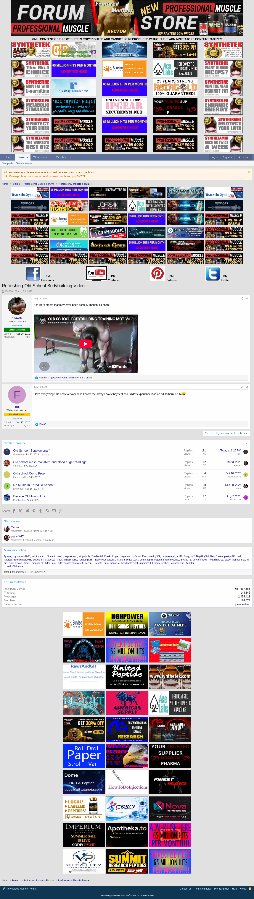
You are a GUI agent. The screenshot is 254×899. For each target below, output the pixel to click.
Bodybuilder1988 (22, 559)
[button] (50, 157)
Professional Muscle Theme (20, 888)
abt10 (179, 556)
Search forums (24, 163)
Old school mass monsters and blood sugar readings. (50, 462)
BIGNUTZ (186, 559)
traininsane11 (39, 556)
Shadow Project (129, 563)
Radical (8, 559)
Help (234, 888)
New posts (7, 163)
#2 (247, 387)
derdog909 (154, 556)
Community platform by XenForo (127, 896)
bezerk (88, 563)
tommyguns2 (172, 559)
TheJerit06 (97, 556)
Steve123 (50, 559)
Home (8, 157)
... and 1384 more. (14, 566)
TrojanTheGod (215, 559)
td (248, 559)
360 (60, 563)
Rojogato (159, 559)
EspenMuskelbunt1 (105, 559)
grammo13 (145, 563)
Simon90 (17, 465)
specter (237, 465)
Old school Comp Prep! (29, 473)
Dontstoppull (146, 559)
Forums (23, 157)
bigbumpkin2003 (21, 556)
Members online (15, 550)
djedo (228, 559)
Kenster (190, 563)
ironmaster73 (20, 477)
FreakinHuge (111, 556)
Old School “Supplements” (31, 450)
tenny (238, 488)
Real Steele (216, 556)
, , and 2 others (65, 377)
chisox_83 (38, 559)
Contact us (186, 888)
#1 (247, 298)
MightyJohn (19, 500)
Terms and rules (202, 888)
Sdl (239, 454)
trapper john (71, 556)
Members (61, 157)
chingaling (18, 454)
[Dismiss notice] (248, 172)
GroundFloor (141, 556)
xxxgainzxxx (126, 556)
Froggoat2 (189, 556)
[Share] (242, 299)
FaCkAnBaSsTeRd (67, 559)
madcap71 (37, 563)
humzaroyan (15, 563)
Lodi (239, 556)
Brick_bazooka (112, 563)
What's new (40, 157)
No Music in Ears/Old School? (34, 485)
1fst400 (9, 291)
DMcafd (98, 563)
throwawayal (168, 556)
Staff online (12, 521)
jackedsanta (238, 559)
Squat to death (55, 556)
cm (5, 563)
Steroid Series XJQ (127, 559)
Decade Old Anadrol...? (29, 496)
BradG (26, 563)
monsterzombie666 (73, 563)
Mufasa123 (235, 499)
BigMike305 (202, 556)
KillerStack (50, 563)
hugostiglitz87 (86, 559)
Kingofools (84, 556)
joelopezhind (177, 563)
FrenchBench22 (160, 563)
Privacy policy (221, 888)
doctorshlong (200, 559)
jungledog (18, 488)
